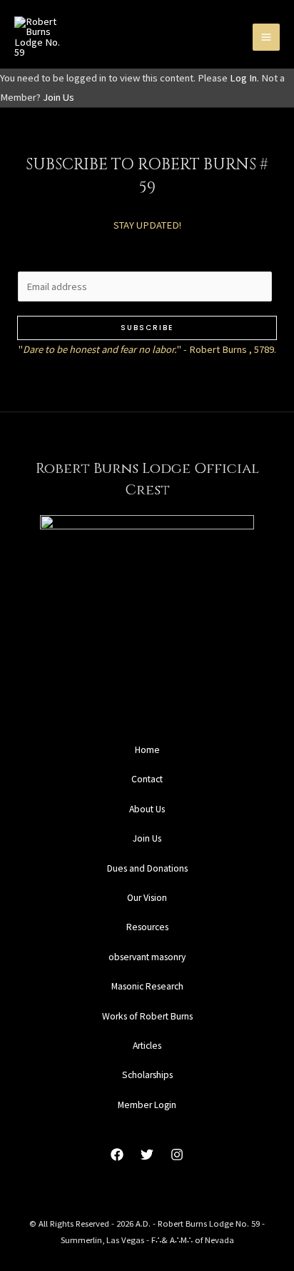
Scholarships (147, 1075)
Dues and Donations (147, 868)
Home (147, 750)
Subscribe (147, 327)
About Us (147, 809)
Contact (147, 779)
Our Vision (147, 898)
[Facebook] (117, 1154)
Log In (243, 77)
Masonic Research (147, 986)
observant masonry (147, 957)
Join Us (58, 97)
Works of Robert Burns (147, 1016)
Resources (147, 927)
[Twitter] (147, 1154)
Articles (147, 1046)
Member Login (147, 1105)
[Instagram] (177, 1154)
